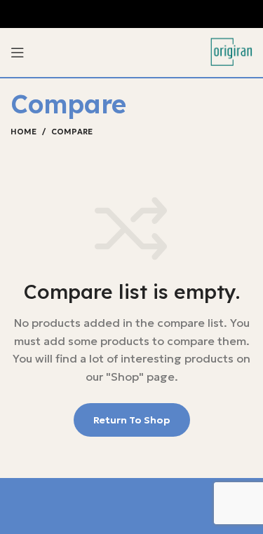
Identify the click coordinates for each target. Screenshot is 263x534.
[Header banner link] (131, 14)
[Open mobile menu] (18, 52)
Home (23, 131)
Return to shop (131, 420)
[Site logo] (231, 51)
